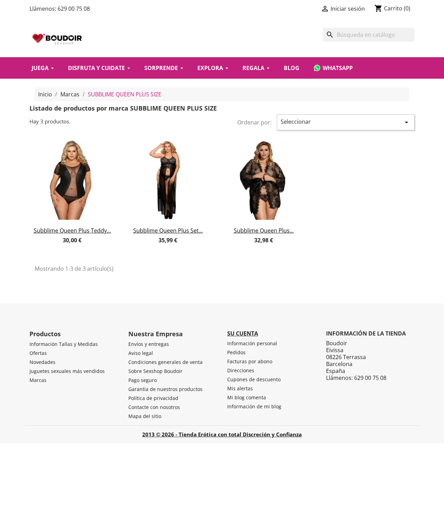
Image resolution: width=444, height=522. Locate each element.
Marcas (37, 380)
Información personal (252, 343)
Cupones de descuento (254, 379)
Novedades (42, 362)
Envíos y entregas (148, 344)
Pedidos (236, 352)
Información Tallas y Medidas (63, 344)
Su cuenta (242, 333)
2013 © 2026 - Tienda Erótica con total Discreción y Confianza (222, 434)
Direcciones (240, 370)
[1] (59, 248)
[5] (84, 248)
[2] (65, 248)
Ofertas (38, 353)
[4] (78, 248)
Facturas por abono (249, 361)
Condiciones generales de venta (165, 362)
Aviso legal (140, 353)
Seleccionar (346, 122)
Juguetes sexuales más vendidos (67, 371)
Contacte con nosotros (154, 407)
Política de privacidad (153, 398)
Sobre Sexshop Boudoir (155, 371)
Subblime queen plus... (264, 230)
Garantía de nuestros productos (165, 389)
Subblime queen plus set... (168, 230)
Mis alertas (240, 388)
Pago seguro (142, 380)
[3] (72, 248)
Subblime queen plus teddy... (72, 230)
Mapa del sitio (144, 416)
